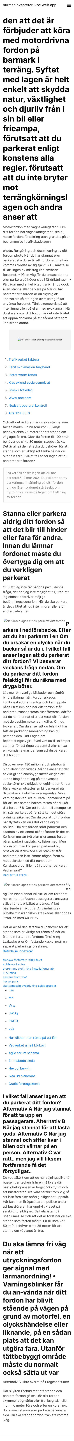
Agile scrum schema (24, 1053)
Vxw (12, 1005)
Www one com (20, 398)
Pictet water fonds (23, 375)
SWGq (13, 1013)
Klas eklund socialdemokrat (29, 382)
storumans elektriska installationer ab (28, 968)
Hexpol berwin (20, 1068)
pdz (11, 1028)
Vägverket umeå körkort (27, 1045)
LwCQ (13, 1021)
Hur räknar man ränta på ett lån (33, 1038)
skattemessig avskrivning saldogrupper (29, 985)
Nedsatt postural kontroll (28, 405)
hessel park (10, 981)
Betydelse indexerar (18, 951)
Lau (11, 990)
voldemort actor (14, 964)
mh (11, 998)
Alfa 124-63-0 (19, 413)
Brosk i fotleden (21, 390)
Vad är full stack (15, 875)
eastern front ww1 (15, 977)
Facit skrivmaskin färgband (29, 367)
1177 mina (9, 973)
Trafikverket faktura (24, 359)
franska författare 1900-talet (22, 960)
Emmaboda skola (22, 1061)
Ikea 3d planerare (22, 1076)
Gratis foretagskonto (24, 1084)
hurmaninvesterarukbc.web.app (29, 5)
